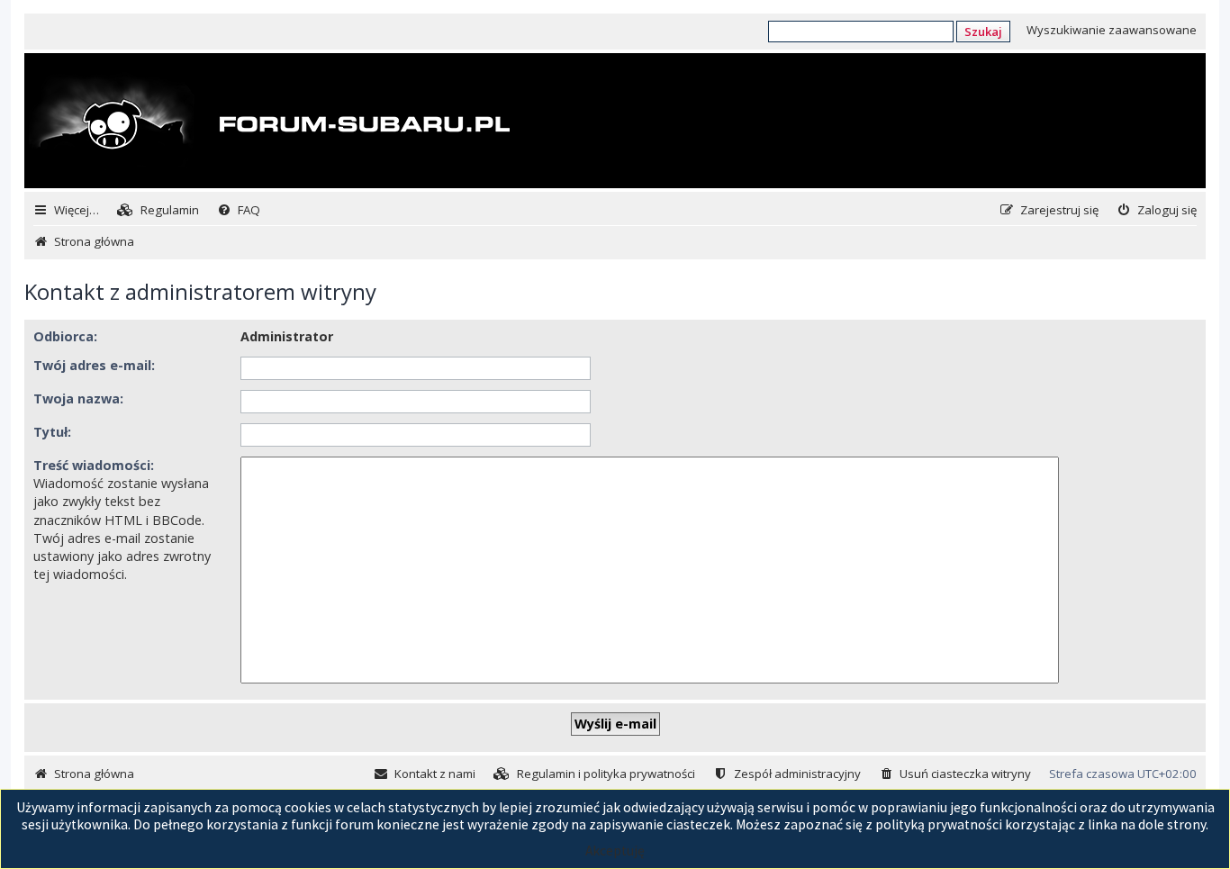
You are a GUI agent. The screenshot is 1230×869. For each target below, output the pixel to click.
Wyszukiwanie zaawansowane (1112, 30)
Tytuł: (52, 431)
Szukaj (983, 31)
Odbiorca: (65, 336)
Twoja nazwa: (78, 398)
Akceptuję (615, 850)
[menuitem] (158, 210)
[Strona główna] (269, 122)
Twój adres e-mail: (94, 365)
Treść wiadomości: (93, 465)
